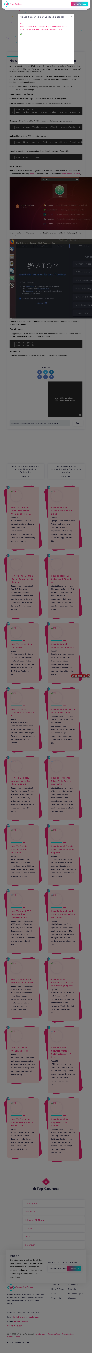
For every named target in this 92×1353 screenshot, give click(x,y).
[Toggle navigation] (67, 4)
